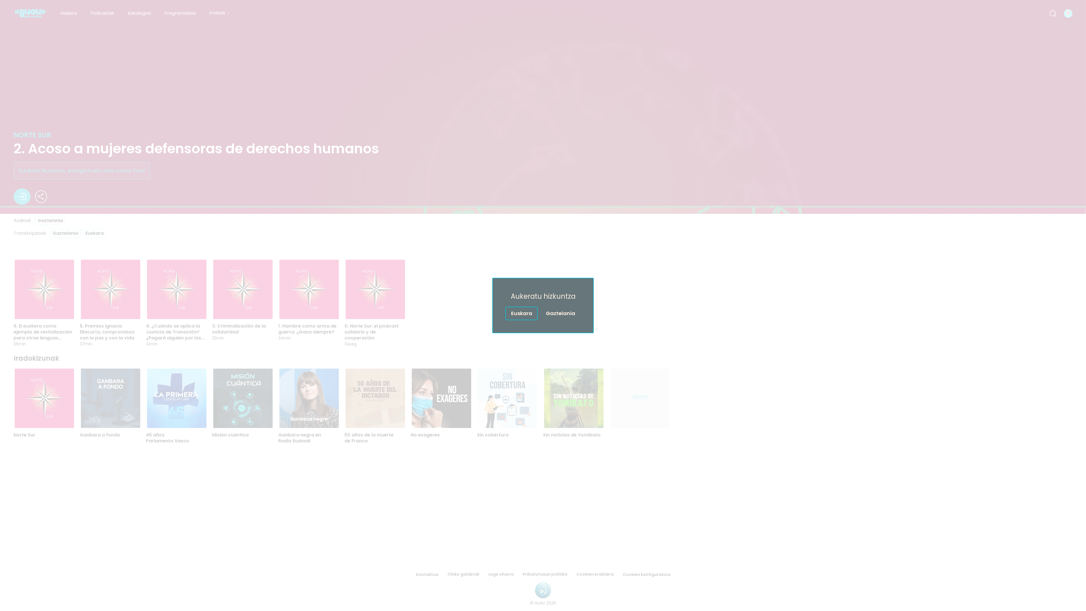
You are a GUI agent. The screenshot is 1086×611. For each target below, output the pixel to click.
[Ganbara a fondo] (110, 398)
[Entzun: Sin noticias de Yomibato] (579, 417)
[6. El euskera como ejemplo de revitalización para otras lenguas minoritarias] (44, 289)
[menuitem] (68, 13)
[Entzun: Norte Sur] (50, 417)
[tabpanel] (543, 348)
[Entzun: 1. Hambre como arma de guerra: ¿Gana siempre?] (315, 309)
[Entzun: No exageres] (447, 417)
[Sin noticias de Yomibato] (574, 398)
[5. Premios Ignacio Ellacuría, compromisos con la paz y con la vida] (110, 289)
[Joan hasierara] (30, 13)
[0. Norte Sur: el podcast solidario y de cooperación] (375, 289)
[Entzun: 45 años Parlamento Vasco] (182, 417)
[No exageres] (441, 398)
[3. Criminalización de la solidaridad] (243, 289)
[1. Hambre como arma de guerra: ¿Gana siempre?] (309, 289)
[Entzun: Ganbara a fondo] (116, 417)
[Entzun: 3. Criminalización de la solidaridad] (249, 309)
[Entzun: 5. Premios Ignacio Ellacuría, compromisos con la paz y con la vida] (116, 309)
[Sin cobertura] (507, 398)
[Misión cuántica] (243, 398)
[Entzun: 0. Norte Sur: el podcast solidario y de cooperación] (381, 309)
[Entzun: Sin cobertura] (513, 417)
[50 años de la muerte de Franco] (375, 398)
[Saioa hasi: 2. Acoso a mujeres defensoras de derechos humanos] (22, 196)
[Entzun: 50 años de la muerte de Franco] (381, 417)
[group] (543, 405)
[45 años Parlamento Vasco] (176, 398)
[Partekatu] (41, 196)
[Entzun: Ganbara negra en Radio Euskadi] (315, 417)
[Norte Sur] (44, 398)
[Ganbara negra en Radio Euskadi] (309, 398)
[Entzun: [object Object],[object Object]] (646, 417)
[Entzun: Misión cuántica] (249, 417)
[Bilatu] (1053, 13)
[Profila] (1068, 13)
